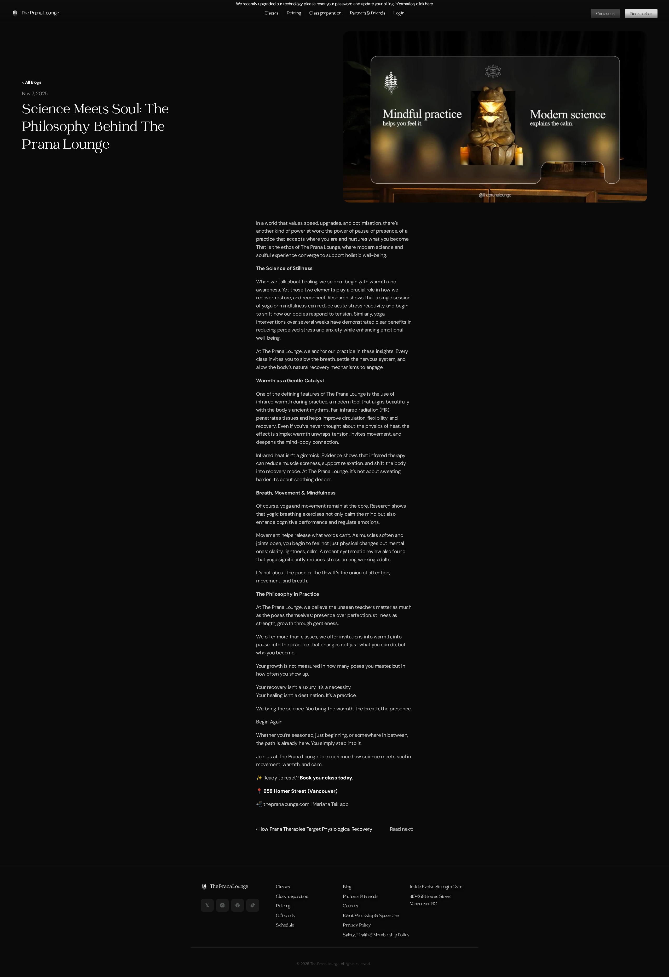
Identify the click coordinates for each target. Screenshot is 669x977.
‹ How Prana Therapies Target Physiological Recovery (314, 829)
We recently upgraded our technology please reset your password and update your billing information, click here (334, 4)
